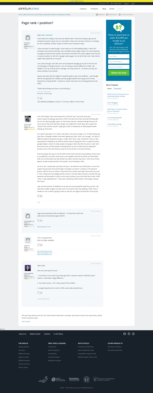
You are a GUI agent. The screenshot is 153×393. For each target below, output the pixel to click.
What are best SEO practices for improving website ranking (118, 95)
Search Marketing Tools (86, 350)
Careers (47, 334)
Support (126, 3)
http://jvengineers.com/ (44, 227)
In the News (58, 334)
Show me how (118, 73)
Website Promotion (54, 360)
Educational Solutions (115, 350)
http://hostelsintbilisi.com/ (45, 253)
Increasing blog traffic (114, 118)
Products (94, 9)
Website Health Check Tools (87, 357)
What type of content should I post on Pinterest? (117, 110)
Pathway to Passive (114, 347)
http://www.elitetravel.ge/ (44, 251)
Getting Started (23, 347)
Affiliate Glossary (24, 353)
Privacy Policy (23, 367)
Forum (111, 9)
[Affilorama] (28, 8)
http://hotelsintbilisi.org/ (44, 254)
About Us (22, 334)
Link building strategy (114, 124)
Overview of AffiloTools (85, 347)
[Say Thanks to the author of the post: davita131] (39, 245)
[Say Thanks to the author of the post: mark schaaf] (39, 196)
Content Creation (54, 357)
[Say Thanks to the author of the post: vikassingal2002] (39, 292)
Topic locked (26, 321)
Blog (104, 9)
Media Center (35, 334)
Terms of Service (24, 364)
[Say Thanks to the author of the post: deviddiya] (39, 98)
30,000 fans (102, 14)
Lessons (83, 9)
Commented (117, 89)
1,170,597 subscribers (127, 14)
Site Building (52, 353)
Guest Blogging (112, 103)
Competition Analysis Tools (87, 353)
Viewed (109, 89)
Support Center (23, 357)
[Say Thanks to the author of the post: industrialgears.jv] (39, 220)
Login (133, 3)
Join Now (21, 350)
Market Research (54, 350)
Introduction (52, 347)
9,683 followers (113, 14)
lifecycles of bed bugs (44, 94)
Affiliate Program (24, 360)
